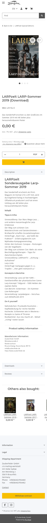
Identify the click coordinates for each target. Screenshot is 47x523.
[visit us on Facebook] (4, 505)
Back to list (8, 26)
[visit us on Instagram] (11, 505)
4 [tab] (27, 83)
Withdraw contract (23, 496)
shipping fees (25, 511)
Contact (5, 487)
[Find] (42, 15)
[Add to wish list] (39, 40)
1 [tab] (19, 83)
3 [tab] (25, 83)
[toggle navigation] (3, 1)
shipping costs (24, 132)
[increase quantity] (42, 154)
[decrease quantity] (5, 154)
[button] (21, 8)
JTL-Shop (28, 520)
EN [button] (13, 8)
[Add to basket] (4, 33)
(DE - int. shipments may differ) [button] (13, 143)
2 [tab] (22, 83)
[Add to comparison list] (33, 40)
